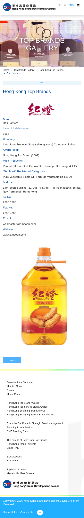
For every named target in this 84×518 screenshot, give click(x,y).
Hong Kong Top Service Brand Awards (27, 406)
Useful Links (10, 512)
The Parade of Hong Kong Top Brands (27, 440)
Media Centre (14, 394)
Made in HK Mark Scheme (21, 473)
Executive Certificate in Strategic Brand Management (35, 423)
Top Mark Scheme (16, 469)
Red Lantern (13, 73)
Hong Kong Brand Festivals (21, 444)
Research (12, 390)
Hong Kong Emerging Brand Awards (26, 410)
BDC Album (13, 460)
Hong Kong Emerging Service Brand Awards (30, 414)
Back (12, 360)
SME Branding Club (17, 431)
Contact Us (26, 512)
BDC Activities (14, 456)
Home (6, 70)
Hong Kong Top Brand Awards (23, 403)
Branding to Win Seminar (20, 427)
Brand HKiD (13, 448)
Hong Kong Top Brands (51, 70)
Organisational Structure (20, 382)
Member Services (16, 386)
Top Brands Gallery (24, 70)
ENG (71, 5)
